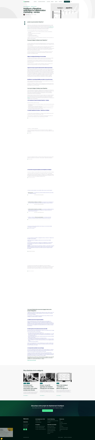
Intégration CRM (37, 420)
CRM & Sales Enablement (26, 6)
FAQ (60, 430)
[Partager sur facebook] (24, 24)
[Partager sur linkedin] (24, 21)
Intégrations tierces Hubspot (63, 429)
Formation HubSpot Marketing (39, 427)
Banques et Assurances (50, 426)
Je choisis (8, 436)
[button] (1, 439)
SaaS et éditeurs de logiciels (51, 427)
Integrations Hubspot (34, 6)
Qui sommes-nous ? (26, 424)
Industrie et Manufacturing (51, 430)
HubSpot (25, 383)
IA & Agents (28, 383)
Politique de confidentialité (68, 437)
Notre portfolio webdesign (63, 423)
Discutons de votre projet (47, 410)
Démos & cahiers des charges (63, 427)
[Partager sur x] (24, 23)
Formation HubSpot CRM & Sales (40, 426)
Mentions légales (60, 437)
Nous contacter (25, 425)
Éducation (48, 433)
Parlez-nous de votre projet (31, 360)
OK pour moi (13, 436)
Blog (60, 420)
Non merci (3, 436)
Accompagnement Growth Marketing (52, 420)
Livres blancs (61, 426)
